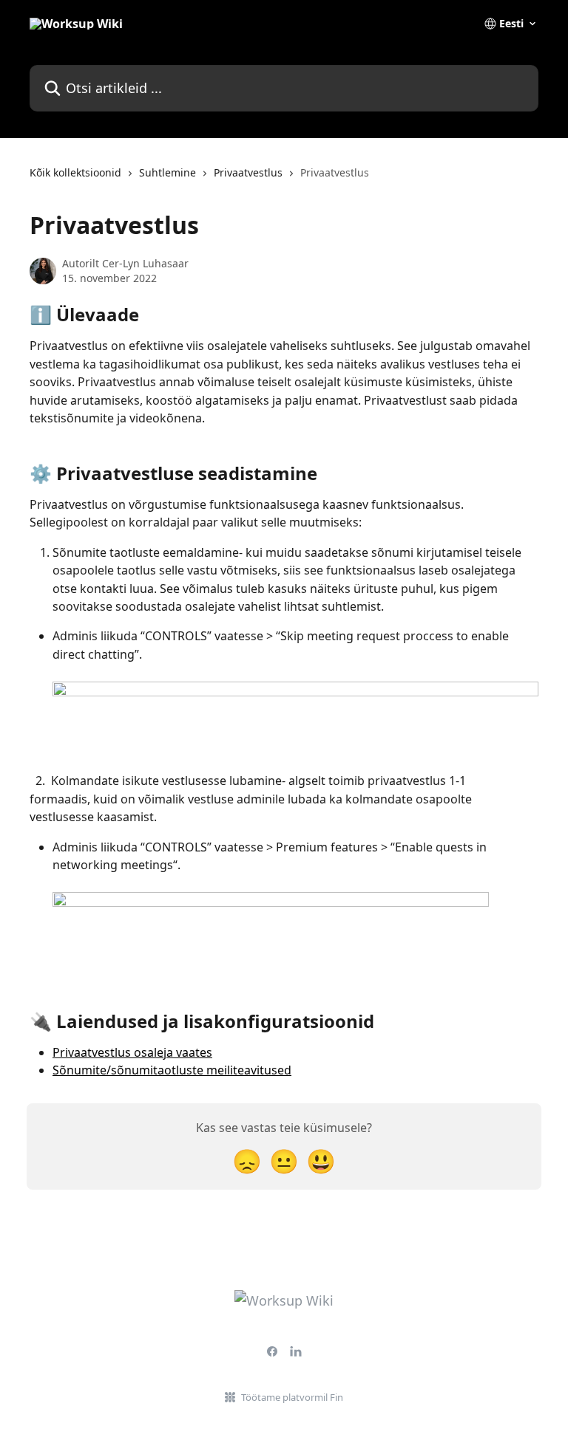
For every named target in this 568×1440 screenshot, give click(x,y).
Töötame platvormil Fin (292, 1397)
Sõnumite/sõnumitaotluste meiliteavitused (172, 1070)
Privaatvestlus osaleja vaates (132, 1052)
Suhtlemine (167, 172)
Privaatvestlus (248, 172)
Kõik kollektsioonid (75, 172)
